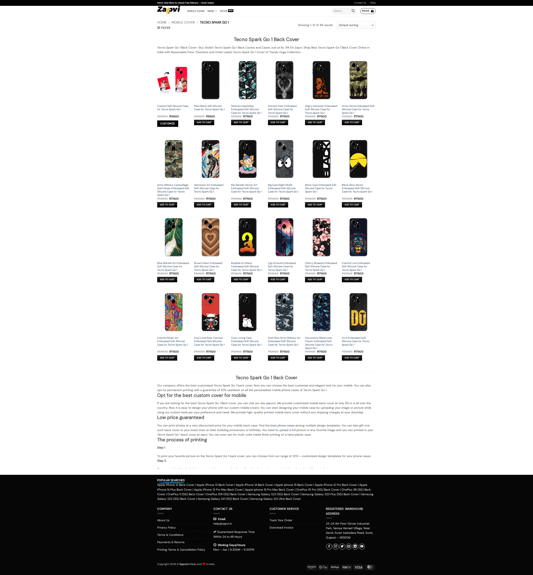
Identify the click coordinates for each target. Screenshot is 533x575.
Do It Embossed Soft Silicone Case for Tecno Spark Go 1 (355, 341)
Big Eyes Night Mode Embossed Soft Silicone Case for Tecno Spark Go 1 (283, 188)
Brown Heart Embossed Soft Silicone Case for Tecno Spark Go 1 (208, 266)
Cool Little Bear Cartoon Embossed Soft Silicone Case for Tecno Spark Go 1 (209, 341)
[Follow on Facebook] (329, 547)
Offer (223, 11)
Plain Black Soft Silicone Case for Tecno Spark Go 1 (209, 107)
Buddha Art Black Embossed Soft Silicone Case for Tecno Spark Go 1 (246, 266)
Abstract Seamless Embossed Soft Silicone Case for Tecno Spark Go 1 (246, 109)
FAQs (373, 2)
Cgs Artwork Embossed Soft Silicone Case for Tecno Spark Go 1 (282, 266)
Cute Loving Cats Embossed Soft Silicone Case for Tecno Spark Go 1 (246, 341)
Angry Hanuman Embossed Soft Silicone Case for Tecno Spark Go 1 (321, 109)
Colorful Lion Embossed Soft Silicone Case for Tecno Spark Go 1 (356, 266)
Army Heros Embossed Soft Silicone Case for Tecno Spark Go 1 (358, 109)
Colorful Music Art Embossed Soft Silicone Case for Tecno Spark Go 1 (172, 341)
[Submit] (353, 11)
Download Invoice (281, 527)
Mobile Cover (196, 11)
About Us (163, 520)
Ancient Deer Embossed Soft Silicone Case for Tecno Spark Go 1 (282, 109)
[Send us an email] (349, 547)
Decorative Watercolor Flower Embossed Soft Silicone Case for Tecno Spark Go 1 (319, 343)
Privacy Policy (166, 527)
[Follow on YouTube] (362, 547)
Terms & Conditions (170, 535)
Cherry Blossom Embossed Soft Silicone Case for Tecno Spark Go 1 (321, 266)
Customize (167, 123)
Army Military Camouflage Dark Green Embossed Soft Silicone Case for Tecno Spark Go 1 (173, 190)
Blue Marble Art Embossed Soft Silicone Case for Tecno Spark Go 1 (173, 266)
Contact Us (360, 2)
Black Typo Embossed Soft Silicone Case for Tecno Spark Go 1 (320, 188)
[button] (367, 11)
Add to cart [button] (204, 122)
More (211, 11)
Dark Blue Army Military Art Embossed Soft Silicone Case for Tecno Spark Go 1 (284, 341)
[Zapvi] (169, 11)
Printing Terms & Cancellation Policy (181, 549)
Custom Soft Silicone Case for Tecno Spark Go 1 (172, 107)
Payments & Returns (170, 542)
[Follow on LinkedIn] (355, 547)
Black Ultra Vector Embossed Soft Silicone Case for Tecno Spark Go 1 (357, 188)
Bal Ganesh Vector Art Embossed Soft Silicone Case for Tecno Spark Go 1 (246, 188)
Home (162, 22)
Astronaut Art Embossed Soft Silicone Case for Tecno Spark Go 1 (208, 188)
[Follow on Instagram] (336, 547)
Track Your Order (281, 520)
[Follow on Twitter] (342, 547)
